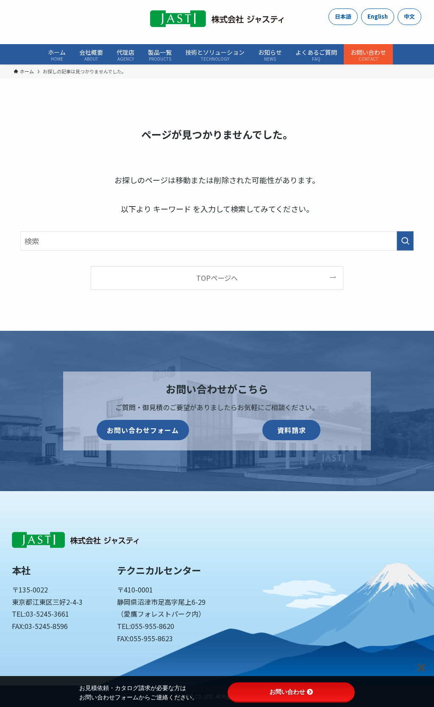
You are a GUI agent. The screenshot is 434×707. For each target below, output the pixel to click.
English (377, 16)
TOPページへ (217, 278)
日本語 (343, 16)
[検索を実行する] (405, 241)
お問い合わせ (287, 692)
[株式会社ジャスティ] (217, 18)
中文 (409, 16)
